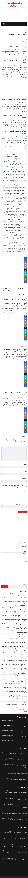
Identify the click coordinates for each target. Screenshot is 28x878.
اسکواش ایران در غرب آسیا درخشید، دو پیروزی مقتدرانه (15, 299)
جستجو (25, 584)
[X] (14, 270)
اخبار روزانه (24, 546)
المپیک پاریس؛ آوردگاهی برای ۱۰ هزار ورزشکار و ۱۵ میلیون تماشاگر (14, 393)
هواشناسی (24, 558)
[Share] (14, 282)
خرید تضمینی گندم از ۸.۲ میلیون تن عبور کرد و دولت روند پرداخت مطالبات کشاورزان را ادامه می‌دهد (15, 792)
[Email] (14, 263)
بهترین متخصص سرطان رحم (20, 707)
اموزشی (25, 551)
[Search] (4, 24)
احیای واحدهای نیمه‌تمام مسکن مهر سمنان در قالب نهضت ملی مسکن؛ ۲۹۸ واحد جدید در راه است (14, 806)
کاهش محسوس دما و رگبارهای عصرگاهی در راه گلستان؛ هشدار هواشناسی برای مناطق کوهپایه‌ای (15, 838)
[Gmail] (14, 279)
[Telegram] (14, 275)
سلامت (25, 556)
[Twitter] (14, 272)
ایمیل (25, 471)
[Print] (14, 268)
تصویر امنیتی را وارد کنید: (21, 504)
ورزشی (25, 32)
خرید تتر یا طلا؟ (23, 709)
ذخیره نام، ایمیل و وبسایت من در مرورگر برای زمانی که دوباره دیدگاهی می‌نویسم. (13, 486)
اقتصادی (25, 548)
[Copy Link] (14, 265)
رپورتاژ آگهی (24, 553)
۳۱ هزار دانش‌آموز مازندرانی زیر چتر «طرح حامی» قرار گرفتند (14, 646)
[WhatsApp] (14, 277)
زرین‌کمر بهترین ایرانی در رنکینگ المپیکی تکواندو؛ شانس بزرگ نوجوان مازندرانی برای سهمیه (15, 766)
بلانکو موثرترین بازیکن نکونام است (18, 346)
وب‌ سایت (24, 478)
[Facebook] (14, 258)
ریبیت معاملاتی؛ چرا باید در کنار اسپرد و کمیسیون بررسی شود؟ (14, 601)
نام (25, 464)
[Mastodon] (14, 261)
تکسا (25, 711)
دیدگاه (25, 444)
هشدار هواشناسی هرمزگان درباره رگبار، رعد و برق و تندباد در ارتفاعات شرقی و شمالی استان (14, 852)
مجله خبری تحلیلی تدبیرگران (12, 146)
